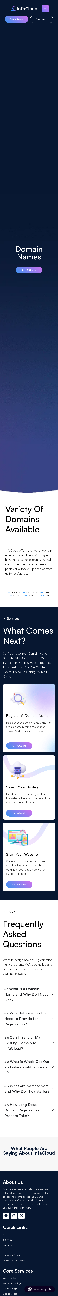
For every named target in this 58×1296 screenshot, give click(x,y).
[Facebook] (6, 1216)
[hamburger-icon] (45, 8)
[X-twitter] (21, 1216)
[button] (39, 1289)
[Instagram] (14, 1216)
